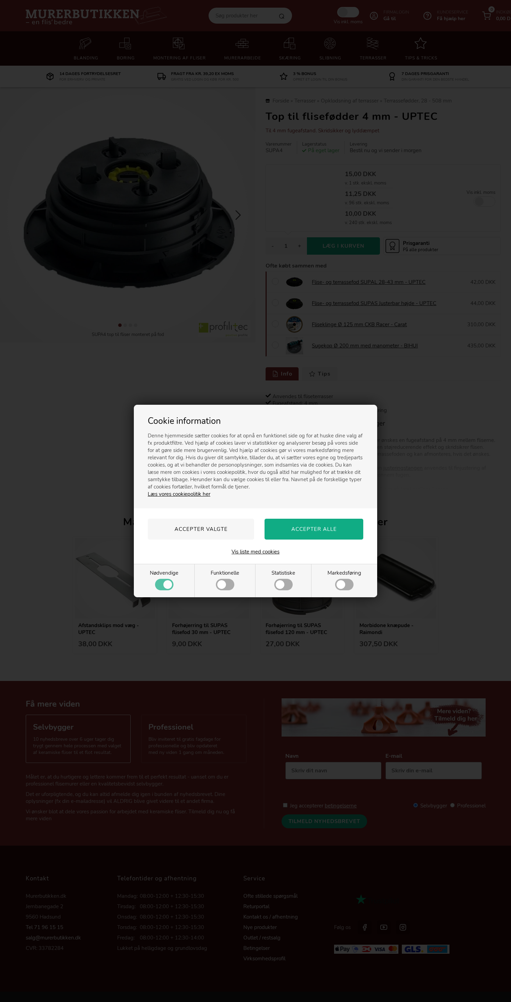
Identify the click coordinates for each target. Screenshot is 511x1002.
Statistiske (283, 572)
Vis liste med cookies (255, 551)
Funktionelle (225, 572)
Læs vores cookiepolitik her (179, 494)
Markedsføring (344, 572)
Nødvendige (164, 572)
